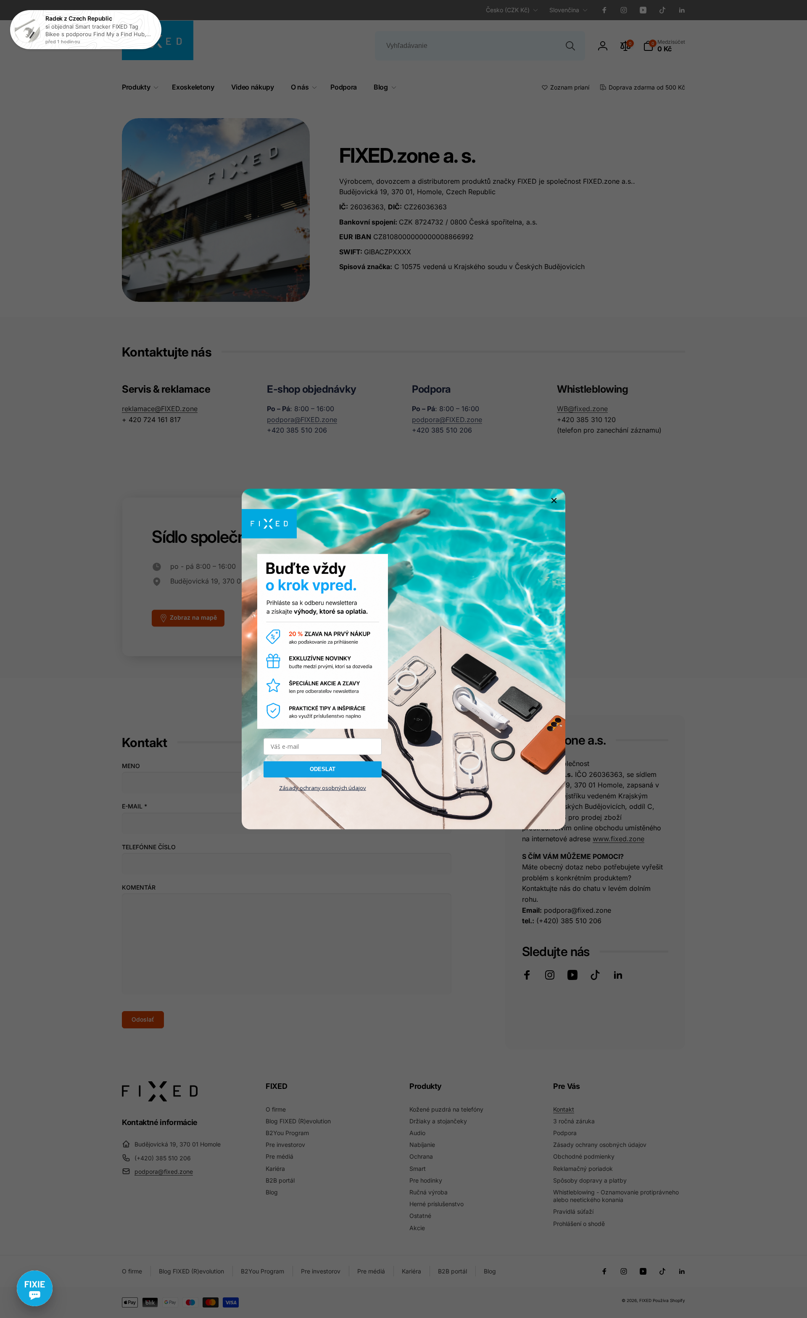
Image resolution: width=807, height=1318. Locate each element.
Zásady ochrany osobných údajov (322, 787)
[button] (35, 1288)
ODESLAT (322, 769)
